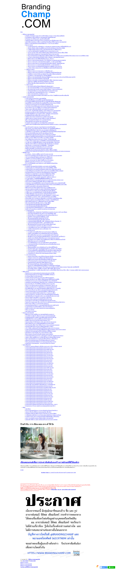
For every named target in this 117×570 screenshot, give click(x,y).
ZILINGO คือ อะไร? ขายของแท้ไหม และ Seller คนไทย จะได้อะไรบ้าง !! (43, 215)
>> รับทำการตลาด (29, 84)
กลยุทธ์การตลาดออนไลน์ (28, 96)
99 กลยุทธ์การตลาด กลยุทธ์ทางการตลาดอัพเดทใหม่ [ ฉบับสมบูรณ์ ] (39, 122)
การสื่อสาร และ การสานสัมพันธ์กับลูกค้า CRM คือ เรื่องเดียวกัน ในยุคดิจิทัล (41, 192)
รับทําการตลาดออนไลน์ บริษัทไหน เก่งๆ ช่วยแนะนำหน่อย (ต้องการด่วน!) (40, 341)
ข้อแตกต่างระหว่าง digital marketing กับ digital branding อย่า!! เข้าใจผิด (39, 273)
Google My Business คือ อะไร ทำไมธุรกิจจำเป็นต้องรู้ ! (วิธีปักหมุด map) (40, 291)
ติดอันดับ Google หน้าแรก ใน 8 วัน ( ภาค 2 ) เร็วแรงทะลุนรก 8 (38, 161)
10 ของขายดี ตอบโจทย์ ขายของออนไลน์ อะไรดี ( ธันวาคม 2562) (39, 386)
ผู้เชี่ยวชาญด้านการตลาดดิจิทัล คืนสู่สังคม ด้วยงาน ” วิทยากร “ (41, 58)
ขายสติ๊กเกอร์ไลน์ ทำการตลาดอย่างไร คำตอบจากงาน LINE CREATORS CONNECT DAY (44, 179)
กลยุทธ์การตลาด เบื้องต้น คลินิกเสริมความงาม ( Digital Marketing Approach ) (44, 237)
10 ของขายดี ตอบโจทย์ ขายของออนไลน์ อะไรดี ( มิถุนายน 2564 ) (39, 357)
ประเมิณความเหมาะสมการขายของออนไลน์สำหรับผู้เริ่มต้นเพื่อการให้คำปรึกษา (42, 416)
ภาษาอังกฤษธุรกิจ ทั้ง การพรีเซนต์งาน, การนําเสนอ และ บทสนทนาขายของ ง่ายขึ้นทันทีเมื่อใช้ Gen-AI (49, 46)
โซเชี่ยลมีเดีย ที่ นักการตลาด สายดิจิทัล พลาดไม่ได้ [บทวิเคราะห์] (39, 318)
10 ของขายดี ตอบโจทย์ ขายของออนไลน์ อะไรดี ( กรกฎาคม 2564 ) (39, 355)
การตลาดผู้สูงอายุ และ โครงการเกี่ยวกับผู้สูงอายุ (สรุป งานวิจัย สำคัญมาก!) (43, 227)
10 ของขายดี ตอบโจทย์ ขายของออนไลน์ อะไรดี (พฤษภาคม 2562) (39, 396)
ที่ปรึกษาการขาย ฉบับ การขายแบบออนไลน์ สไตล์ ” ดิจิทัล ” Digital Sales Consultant (45, 80)
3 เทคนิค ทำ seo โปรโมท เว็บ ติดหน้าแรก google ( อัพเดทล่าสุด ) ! (39, 158)
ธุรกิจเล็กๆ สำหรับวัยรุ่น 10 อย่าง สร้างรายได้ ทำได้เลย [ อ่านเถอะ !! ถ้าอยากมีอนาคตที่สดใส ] (45, 35)
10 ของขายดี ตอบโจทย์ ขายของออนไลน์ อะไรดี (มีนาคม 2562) (38, 399)
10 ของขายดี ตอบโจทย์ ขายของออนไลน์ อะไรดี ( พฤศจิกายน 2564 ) (39, 349)
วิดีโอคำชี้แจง (54, 489)
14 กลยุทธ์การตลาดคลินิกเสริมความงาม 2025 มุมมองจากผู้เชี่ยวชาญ (42, 231)
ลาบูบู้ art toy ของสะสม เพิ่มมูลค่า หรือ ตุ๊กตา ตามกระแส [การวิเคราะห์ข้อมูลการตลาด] (43, 346)
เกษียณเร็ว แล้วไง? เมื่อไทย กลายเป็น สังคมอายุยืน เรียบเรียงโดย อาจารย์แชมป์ (41, 143)
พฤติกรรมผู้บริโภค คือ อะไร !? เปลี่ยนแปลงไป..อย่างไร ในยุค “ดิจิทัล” (39, 201)
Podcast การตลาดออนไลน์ (28, 312)
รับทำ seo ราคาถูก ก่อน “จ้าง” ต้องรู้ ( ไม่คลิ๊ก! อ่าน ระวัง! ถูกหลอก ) (39, 160)
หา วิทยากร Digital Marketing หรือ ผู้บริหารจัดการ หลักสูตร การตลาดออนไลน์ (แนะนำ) (46, 57)
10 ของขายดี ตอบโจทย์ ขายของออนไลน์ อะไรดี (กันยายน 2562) (38, 390)
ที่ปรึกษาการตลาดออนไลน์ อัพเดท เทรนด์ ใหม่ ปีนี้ (38, 78)
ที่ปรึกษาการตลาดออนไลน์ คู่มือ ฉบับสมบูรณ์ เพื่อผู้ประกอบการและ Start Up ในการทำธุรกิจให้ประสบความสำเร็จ (51, 77)
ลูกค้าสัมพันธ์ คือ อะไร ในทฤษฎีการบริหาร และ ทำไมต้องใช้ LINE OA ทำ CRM (42, 295)
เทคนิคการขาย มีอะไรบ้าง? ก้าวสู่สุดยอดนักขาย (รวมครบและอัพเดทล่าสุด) (41, 286)
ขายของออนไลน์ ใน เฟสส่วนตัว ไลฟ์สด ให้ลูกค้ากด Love (40, 262)
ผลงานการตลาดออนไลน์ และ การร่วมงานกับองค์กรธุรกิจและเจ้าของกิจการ (41, 410)
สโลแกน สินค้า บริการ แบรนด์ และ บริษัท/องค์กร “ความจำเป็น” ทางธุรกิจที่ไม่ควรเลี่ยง (43, 198)
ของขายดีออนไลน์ (27, 344)
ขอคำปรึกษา (28, 408)
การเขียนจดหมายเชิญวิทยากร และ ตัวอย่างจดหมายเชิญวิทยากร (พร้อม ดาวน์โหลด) (43, 415)
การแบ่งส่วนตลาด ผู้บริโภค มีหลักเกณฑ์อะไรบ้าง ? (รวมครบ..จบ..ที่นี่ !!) (40, 292)
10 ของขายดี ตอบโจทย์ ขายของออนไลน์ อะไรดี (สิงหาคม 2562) (38, 392)
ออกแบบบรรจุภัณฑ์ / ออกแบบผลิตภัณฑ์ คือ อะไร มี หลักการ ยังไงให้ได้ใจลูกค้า (42, 199)
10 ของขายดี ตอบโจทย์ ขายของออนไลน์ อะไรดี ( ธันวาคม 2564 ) (39, 347)
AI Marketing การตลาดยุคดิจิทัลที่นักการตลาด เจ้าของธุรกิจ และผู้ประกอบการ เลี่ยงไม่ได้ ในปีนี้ (45, 183)
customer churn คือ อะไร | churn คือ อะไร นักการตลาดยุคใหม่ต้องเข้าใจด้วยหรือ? (42, 294)
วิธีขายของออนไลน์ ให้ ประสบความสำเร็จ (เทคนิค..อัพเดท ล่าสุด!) (42, 224)
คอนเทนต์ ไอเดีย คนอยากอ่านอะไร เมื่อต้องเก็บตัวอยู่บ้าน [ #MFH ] (39, 326)
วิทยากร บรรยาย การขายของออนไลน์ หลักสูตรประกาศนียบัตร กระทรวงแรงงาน (45, 66)
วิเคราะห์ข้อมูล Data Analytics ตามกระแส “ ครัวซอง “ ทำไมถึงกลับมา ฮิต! (40, 139)
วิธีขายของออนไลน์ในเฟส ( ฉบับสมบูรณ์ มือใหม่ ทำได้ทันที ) (40, 263)
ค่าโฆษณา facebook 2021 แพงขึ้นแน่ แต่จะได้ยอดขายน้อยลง (40, 257)
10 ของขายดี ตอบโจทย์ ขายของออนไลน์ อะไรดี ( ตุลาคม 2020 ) (38, 369)
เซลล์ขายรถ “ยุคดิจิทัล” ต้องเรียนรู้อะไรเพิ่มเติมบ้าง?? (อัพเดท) (41, 81)
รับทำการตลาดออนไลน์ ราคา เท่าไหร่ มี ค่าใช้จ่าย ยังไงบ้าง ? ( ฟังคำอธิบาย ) (41, 338)
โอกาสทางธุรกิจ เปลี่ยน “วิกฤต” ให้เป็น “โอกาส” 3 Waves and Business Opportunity (42, 324)
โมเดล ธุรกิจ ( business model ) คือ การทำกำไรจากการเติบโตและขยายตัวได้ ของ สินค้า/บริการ (45, 302)
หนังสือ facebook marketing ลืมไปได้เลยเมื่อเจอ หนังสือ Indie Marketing (42, 259)
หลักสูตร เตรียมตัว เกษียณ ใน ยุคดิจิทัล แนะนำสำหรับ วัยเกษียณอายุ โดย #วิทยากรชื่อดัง (46, 48)
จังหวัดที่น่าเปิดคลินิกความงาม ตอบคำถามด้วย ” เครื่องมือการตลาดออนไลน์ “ (41, 113)
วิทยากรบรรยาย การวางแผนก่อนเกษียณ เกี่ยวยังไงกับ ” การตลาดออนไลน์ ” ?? (44, 64)
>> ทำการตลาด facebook (30, 254)
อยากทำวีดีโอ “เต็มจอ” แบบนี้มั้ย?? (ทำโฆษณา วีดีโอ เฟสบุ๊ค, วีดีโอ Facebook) (44, 268)
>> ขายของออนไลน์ (29, 210)
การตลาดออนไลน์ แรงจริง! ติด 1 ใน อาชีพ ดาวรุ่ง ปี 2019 (40, 225)
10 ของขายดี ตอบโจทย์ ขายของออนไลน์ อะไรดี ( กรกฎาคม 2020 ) (39, 373)
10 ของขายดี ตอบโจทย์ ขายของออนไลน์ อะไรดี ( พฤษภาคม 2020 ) (39, 376)
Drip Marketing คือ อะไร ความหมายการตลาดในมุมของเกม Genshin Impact (41, 172)
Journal (24, 125)
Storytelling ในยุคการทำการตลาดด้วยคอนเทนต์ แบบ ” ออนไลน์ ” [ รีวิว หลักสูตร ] (45, 248)
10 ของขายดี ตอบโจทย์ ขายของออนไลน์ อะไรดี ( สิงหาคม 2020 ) (39, 372)
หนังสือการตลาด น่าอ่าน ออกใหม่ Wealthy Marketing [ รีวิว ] (37, 320)
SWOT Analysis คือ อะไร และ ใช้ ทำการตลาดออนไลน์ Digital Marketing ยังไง (41, 289)
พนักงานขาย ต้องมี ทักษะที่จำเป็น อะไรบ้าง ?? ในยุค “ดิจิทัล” (38, 202)
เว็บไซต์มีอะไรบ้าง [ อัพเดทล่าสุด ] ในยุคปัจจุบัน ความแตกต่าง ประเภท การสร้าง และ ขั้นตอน (47, 212)
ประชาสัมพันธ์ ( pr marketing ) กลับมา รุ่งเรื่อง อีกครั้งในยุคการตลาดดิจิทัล (40, 196)
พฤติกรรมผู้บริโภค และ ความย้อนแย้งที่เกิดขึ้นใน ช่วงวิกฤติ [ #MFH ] (39, 323)
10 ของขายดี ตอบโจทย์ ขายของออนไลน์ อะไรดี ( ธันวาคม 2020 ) (39, 366)
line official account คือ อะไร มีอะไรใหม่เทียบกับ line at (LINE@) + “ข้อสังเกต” (41, 112)
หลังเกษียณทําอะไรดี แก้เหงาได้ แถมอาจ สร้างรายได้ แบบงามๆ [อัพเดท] (40, 134)
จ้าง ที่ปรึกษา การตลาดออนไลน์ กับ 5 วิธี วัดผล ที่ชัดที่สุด (39, 75)
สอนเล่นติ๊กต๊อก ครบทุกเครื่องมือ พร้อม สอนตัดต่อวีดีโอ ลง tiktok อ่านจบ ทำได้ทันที (42, 102)
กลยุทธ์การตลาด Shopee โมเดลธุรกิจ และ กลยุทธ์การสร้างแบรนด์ (39, 116)
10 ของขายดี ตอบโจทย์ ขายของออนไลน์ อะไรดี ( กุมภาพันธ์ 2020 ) (39, 381)
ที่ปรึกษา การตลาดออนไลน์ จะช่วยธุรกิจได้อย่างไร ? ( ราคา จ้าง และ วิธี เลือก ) (42, 43)
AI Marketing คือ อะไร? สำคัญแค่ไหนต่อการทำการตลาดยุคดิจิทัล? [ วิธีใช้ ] (41, 167)
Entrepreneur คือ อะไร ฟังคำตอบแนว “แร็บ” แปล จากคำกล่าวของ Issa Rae (40, 321)
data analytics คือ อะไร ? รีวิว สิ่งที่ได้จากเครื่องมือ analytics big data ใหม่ (40, 283)
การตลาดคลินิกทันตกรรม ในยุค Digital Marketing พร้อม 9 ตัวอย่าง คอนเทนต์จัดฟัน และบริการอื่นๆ (46, 184)
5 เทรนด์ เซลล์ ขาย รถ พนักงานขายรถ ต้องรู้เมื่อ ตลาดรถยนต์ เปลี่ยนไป (40, 190)
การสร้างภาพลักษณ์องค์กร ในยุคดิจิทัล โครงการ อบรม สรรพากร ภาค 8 (43, 51)
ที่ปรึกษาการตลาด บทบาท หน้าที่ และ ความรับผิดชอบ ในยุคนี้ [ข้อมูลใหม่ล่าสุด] (44, 72)
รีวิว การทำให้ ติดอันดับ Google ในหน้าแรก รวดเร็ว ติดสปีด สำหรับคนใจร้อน (41, 163)
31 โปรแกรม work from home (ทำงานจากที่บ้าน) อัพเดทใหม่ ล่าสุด (39, 104)
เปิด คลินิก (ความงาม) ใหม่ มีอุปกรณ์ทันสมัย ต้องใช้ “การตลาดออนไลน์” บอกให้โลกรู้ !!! (46, 236)
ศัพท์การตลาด (26, 271)
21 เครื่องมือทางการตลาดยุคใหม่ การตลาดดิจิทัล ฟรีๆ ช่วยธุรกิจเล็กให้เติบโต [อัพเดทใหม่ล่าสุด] (45, 131)
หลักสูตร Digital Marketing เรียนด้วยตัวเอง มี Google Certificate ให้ (38, 146)
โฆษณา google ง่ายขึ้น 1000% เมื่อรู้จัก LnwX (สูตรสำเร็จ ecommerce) (39, 109)
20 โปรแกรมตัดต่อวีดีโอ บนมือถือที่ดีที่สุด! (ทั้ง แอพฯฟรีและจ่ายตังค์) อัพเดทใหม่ (44, 250)
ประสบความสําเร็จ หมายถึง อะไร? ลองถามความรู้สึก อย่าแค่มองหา (39, 277)
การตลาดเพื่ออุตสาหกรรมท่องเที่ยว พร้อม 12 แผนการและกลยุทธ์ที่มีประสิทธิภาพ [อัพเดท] (44, 170)
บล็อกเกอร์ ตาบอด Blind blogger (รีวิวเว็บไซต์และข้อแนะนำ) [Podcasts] (40, 340)
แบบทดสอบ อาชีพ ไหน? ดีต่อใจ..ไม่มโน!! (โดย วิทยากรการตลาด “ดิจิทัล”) (41, 413)
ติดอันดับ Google (26, 152)
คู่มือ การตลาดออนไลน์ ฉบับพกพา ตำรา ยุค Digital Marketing (38, 119)
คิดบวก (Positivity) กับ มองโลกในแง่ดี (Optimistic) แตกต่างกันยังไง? (39, 334)
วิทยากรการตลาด (29, 44)
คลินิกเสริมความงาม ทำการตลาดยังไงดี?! (36, 241)
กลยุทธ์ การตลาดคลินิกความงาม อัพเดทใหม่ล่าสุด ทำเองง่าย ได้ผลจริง (43, 233)
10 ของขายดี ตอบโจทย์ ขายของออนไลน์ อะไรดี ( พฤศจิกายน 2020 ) (39, 367)
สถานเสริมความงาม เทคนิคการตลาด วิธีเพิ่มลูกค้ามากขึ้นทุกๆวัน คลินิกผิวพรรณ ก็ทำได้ (46, 239)
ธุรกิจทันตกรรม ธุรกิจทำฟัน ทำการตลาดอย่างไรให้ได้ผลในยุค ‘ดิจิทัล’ (40, 173)
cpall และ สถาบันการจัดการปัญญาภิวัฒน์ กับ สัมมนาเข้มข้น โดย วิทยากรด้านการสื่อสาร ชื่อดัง (48, 52)
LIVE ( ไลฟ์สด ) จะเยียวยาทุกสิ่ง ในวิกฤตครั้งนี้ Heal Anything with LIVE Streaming (42, 328)
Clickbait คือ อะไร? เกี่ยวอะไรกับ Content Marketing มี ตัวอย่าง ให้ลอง (42, 253)
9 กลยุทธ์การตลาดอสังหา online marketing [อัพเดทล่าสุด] (37, 186)
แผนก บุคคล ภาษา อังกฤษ (30, 311)
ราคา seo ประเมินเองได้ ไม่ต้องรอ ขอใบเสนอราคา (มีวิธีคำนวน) (38, 157)
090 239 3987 (33, 560)
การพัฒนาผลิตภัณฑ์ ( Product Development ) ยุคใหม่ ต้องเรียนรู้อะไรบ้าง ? (40, 193)
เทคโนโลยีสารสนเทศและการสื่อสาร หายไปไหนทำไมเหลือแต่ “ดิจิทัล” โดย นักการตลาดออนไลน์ (45, 41)
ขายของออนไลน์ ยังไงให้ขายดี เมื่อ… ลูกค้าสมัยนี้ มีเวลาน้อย (40, 222)
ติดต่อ (24, 407)
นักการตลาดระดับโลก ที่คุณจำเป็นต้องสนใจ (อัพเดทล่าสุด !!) (40, 86)
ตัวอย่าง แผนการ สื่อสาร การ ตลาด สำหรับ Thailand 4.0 (37, 303)
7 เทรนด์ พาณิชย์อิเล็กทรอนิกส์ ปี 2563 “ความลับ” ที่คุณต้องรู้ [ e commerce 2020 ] (42, 195)
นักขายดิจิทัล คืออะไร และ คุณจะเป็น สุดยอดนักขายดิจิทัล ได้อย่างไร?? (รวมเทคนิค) (43, 288)
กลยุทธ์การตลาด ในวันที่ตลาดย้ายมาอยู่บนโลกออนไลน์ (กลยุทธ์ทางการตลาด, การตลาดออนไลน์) (46, 124)
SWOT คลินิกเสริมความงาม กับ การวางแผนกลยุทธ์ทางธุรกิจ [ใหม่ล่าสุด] (43, 234)
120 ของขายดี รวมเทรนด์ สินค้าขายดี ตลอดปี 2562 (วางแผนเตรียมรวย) (40, 384)
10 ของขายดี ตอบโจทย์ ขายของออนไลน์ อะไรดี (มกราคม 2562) (38, 402)
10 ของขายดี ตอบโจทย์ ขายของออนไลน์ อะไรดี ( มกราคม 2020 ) (39, 382)
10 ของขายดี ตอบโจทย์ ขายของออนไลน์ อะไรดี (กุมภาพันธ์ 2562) (39, 401)
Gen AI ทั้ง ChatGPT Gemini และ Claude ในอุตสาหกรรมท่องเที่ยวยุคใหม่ (40, 126)
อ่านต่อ (21, 469)
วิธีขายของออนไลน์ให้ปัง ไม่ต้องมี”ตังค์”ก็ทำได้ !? (38, 218)
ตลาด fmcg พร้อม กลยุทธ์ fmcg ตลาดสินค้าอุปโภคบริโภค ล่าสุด (38, 299)
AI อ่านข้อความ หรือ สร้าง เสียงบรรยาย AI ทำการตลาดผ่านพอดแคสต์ (40, 315)
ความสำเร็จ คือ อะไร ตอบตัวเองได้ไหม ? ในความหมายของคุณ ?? (39, 306)
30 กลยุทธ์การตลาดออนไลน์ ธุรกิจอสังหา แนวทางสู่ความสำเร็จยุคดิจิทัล (40, 166)
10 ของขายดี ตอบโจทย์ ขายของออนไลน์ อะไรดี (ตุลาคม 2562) (38, 389)
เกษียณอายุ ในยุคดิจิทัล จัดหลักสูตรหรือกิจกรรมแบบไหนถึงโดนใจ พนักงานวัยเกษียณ (43, 136)
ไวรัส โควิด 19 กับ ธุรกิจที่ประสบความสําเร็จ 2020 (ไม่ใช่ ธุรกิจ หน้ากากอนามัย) (42, 106)
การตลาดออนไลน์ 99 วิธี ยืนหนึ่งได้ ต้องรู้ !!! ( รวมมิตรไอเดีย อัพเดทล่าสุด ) (41, 207)
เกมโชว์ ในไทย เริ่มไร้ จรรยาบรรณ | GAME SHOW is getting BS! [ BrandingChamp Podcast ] (44, 335)
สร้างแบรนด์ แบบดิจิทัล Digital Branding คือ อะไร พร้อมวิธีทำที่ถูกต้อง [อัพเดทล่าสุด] (43, 101)
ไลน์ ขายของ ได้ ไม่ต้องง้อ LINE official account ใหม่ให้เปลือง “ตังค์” (42, 213)
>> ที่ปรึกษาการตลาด (29, 69)
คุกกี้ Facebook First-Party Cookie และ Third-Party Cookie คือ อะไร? (41, 260)
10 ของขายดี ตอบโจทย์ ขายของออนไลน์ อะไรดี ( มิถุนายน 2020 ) (39, 375)
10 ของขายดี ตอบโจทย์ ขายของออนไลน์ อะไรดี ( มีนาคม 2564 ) (38, 361)
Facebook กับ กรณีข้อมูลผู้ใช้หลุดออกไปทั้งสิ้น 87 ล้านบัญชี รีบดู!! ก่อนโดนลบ (44, 265)
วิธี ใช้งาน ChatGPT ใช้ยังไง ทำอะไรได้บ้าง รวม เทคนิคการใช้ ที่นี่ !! (39, 137)
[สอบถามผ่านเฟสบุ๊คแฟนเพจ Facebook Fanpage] (104, 568)
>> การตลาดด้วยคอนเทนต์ (31, 245)
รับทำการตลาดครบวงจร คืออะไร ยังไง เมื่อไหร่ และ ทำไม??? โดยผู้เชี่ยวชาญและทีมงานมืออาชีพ (48, 95)
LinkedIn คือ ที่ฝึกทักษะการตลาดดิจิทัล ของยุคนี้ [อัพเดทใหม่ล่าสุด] (39, 99)
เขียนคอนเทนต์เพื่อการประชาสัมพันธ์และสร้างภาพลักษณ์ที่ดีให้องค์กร (43, 247)
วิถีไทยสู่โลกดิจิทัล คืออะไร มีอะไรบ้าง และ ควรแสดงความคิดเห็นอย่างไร (40, 130)
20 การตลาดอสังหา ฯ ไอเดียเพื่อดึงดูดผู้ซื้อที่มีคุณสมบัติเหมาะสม (38, 178)
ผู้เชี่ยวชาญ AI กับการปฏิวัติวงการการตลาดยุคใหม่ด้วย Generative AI (39, 314)
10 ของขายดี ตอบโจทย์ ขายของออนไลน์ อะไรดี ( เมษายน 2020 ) (38, 378)
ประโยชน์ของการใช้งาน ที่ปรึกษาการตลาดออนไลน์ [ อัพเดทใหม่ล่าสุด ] (40, 37)
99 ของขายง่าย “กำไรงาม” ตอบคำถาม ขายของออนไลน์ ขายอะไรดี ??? (40, 405)
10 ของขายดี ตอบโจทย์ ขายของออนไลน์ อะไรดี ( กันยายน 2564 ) (39, 352)
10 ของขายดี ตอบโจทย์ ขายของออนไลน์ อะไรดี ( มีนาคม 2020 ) (38, 379)
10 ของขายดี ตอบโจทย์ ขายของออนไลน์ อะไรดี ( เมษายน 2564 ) (38, 360)
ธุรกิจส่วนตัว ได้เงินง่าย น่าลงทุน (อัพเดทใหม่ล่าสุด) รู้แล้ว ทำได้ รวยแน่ (43, 90)
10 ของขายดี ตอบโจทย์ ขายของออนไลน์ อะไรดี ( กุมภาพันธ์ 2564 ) (39, 363)
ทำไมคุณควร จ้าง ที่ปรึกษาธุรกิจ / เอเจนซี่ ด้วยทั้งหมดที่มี (37, 38)
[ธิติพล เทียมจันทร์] (97, 568)
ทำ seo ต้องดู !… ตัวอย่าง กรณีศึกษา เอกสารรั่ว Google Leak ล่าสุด (39, 154)
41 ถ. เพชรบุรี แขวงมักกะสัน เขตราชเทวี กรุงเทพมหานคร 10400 (58, 472)
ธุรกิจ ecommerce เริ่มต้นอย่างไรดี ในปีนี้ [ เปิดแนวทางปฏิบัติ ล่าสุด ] (39, 181)
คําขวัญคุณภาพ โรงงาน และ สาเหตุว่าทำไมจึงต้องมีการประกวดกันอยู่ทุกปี (41, 280)
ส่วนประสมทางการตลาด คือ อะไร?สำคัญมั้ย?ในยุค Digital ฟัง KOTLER (40, 300)
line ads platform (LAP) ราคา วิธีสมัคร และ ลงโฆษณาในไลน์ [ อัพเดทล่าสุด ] (41, 107)
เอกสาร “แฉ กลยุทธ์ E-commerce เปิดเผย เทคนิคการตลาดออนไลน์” (39, 418)
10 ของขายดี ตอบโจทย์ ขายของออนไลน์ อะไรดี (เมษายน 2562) (38, 398)
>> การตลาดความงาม (30, 230)
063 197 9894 (25, 560)
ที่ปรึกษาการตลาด (24, 562)
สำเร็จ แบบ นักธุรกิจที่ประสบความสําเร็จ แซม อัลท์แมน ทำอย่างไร (39, 133)
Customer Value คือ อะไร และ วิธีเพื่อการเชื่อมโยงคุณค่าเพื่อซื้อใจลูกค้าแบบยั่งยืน (42, 279)
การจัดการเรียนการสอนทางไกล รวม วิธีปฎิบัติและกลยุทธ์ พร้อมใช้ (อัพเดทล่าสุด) (45, 67)
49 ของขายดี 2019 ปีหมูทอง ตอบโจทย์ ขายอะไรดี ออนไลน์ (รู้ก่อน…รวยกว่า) (41, 404)
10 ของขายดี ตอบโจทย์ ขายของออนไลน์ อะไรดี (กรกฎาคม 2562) (39, 393)
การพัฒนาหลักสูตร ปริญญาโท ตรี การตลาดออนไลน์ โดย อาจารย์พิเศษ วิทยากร (45, 49)
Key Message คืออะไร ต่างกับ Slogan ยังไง (34, 276)
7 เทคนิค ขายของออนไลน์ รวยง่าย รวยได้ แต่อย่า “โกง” (39, 228)
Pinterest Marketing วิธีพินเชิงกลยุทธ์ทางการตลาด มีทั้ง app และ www (39, 175)
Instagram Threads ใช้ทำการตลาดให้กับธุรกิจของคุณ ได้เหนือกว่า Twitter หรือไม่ (44, 256)
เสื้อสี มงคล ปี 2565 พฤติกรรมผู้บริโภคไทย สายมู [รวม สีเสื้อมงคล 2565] (40, 187)
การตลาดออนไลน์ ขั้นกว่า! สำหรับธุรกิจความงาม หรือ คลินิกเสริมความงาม (44, 244)
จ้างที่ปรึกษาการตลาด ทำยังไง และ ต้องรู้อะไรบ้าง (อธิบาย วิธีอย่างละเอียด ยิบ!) (44, 73)
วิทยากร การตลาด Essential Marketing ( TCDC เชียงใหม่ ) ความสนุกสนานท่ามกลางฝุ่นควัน (47, 60)
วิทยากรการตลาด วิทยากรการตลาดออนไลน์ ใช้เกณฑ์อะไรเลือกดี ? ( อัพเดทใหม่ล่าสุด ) (46, 63)
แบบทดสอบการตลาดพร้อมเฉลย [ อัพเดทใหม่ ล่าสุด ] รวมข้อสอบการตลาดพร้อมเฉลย (43, 282)
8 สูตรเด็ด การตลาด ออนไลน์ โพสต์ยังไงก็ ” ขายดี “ (38, 216)
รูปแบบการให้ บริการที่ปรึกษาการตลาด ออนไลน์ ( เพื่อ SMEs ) (38, 411)
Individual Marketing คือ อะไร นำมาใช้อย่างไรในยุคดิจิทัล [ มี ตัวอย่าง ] (40, 274)
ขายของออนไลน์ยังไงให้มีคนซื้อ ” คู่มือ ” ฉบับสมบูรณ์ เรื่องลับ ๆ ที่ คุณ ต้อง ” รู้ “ (44, 221)
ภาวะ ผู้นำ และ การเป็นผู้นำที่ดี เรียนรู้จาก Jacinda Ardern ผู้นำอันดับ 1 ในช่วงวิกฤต (42, 142)
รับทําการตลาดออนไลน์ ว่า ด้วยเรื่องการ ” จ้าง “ (38, 93)
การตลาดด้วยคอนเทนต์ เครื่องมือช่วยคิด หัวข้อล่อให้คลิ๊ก (37, 204)
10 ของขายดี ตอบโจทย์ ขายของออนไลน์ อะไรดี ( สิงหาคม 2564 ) (39, 353)
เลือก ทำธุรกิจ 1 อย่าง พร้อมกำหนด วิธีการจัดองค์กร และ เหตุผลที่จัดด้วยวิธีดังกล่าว (43, 128)
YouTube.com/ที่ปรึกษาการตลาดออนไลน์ (29, 566)
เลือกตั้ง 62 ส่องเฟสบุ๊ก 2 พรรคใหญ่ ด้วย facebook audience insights (38, 148)
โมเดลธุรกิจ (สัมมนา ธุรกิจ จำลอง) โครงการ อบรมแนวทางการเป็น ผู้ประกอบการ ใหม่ (43, 40)
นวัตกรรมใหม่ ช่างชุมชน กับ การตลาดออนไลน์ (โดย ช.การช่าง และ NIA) (43, 54)
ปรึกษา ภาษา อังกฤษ (29, 309)
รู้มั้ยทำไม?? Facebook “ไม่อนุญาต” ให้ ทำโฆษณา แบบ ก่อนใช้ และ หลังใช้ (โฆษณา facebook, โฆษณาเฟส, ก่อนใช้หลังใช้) (53, 266)
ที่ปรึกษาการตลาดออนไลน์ (28, 34)
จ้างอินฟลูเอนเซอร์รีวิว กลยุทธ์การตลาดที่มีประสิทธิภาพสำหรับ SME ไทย (40, 317)
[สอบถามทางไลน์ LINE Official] (111, 568)
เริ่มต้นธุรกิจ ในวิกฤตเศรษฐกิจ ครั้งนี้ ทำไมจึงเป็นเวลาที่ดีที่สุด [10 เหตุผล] (40, 331)
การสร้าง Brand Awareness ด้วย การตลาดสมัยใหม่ (35, 98)
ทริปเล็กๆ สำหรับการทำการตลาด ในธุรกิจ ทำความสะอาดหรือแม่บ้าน (40, 308)
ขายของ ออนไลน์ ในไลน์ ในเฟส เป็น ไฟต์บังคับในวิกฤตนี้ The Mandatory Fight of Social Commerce (45, 329)
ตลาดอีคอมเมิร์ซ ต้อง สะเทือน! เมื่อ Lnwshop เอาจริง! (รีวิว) (37, 115)
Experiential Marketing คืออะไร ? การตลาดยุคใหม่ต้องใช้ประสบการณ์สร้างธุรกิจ (42, 305)
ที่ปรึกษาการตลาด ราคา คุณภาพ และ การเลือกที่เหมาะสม (40, 70)
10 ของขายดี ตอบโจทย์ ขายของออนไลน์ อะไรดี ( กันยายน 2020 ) (39, 370)
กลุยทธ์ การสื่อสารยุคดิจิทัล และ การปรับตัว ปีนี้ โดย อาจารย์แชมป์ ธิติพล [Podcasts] (42, 337)
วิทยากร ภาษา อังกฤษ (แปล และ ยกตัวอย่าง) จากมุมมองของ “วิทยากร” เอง (41, 285)
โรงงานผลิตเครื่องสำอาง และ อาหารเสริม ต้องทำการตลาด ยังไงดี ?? (42, 242)
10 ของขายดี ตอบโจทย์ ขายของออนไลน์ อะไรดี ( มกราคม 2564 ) (39, 364)
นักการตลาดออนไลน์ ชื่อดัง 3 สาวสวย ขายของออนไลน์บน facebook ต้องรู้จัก (44, 87)
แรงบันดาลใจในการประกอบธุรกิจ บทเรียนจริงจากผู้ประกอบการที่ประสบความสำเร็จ (43, 169)
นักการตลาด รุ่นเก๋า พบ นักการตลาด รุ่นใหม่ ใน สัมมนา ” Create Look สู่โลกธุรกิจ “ (45, 89)
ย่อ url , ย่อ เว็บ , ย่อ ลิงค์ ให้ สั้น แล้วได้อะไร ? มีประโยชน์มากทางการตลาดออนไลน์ (42, 110)
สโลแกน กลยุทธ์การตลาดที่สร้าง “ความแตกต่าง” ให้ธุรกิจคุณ (38, 297)
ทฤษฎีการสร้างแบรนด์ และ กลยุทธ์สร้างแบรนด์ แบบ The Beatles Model (40, 208)
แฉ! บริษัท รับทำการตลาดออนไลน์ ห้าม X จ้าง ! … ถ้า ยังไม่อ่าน (41, 92)
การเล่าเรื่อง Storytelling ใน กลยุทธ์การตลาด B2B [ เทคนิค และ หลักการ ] (40, 176)
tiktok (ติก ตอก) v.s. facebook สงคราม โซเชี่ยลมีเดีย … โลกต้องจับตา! (39, 145)
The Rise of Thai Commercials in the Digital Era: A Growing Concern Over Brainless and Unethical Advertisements (47, 151)
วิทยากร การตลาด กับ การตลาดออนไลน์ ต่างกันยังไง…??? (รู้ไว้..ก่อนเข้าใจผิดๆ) (44, 61)
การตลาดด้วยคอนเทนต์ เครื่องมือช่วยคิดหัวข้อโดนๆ (36, 205)
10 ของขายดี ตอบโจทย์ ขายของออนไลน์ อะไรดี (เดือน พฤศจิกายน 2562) (40, 387)
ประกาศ (59, 489)
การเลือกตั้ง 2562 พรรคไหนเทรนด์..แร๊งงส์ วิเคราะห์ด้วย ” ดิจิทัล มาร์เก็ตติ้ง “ (41, 149)
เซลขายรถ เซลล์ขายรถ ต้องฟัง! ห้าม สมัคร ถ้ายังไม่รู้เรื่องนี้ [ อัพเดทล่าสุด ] (41, 189)
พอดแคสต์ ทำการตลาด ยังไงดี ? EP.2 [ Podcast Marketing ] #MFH (38, 332)
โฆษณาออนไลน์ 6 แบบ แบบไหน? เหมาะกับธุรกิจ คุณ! (36, 121)
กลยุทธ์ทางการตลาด (27, 164)
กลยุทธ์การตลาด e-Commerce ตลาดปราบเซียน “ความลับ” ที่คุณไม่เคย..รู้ (40, 118)
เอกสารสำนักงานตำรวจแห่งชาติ (69, 489)
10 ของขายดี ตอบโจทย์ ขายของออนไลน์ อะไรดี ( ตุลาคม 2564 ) (38, 350)
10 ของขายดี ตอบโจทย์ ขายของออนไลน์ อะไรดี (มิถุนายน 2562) (38, 395)
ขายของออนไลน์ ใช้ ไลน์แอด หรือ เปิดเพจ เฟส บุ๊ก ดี (39, 219)
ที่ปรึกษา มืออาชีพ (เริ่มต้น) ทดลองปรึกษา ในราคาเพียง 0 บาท (41, 83)
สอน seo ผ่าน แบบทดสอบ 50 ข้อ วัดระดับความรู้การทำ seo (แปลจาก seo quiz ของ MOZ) (43, 155)
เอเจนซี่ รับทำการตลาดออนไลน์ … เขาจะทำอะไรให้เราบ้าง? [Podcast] (40, 343)
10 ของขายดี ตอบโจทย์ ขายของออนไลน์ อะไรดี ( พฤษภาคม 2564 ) (39, 358)
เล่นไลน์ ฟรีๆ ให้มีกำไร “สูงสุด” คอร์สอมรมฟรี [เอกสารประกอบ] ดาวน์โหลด (41, 419)
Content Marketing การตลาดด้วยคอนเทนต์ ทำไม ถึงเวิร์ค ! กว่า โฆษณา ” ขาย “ (44, 251)
